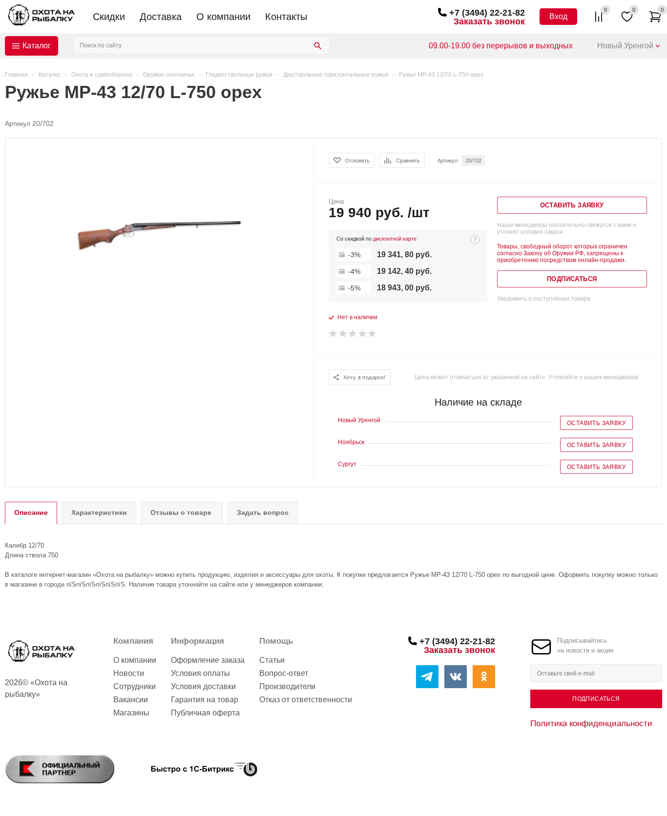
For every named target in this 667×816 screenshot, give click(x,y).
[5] (372, 334)
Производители (287, 686)
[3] (353, 334)
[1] (333, 334)
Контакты (286, 16)
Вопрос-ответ (283, 673)
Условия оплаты (200, 673)
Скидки (109, 16)
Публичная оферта (205, 713)
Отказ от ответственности (305, 699)
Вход (558, 16)
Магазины (131, 713)
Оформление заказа (208, 660)
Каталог (36, 45)
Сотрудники (134, 686)
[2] (343, 334)
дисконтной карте (395, 239)
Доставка (161, 16)
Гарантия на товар (204, 699)
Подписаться (596, 698)
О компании (223, 16)
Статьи (272, 660)
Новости (128, 673)
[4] (363, 334)
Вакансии (130, 699)
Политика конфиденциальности (591, 723)
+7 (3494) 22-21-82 (487, 13)
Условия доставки (203, 686)
